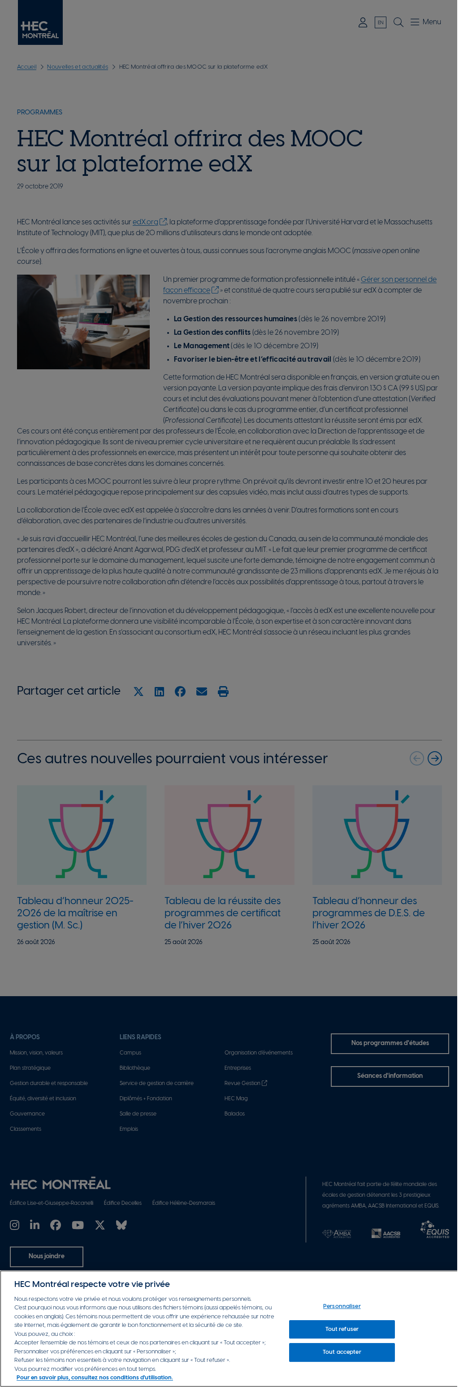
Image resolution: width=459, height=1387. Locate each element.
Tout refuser (342, 1329)
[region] (229, 1328)
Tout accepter (342, 1352)
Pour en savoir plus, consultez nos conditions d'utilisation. (95, 1378)
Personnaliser (342, 1306)
